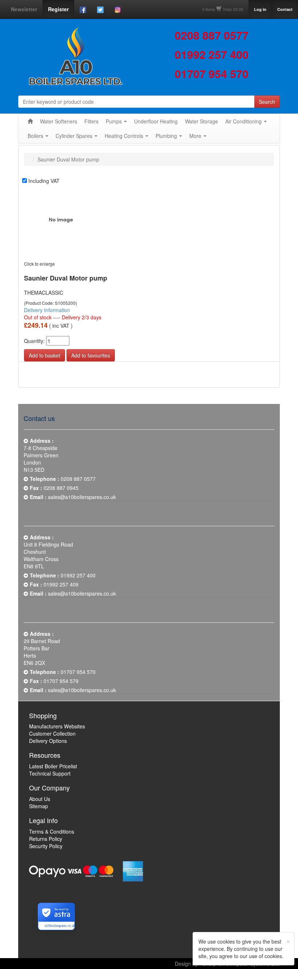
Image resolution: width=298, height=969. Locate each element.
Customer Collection (52, 733)
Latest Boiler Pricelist (53, 766)
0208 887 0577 (212, 35)
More (195, 135)
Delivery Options (48, 740)
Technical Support (50, 773)
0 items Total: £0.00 (222, 9)
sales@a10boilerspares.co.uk (82, 496)
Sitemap (38, 806)
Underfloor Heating (156, 121)
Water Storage (201, 121)
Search (267, 101)
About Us (39, 798)
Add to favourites (90, 355)
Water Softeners (58, 121)
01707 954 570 (212, 73)
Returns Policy (45, 838)
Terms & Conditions (51, 831)
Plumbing (166, 135)
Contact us (39, 418)
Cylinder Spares (74, 135)
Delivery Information (47, 310)
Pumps (114, 121)
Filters (91, 121)
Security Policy (46, 846)
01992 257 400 (212, 54)
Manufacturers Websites (57, 726)
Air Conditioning (243, 121)
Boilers (35, 135)
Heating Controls (124, 135)
